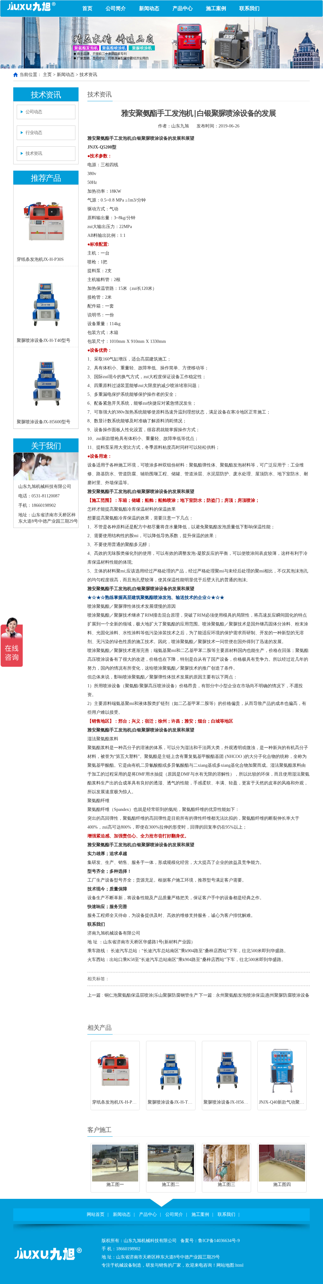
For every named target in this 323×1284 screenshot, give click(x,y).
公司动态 (34, 111)
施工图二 (170, 1184)
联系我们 (249, 8)
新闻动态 (149, 8)
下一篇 (254, 995)
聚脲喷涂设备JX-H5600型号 (43, 421)
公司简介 (116, 8)
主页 (47, 74)
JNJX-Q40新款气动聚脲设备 (286, 1102)
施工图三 (226, 1184)
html (239, 1265)
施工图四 (282, 1184)
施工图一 (115, 1184)
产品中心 (183, 8)
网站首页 (95, 1214)
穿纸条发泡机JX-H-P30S (40, 259)
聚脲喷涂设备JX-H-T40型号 (43, 340)
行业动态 (34, 132)
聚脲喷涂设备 (154, 138)
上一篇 (142, 995)
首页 (87, 8)
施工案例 (216, 8)
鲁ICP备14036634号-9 (219, 1240)
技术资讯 (88, 74)
